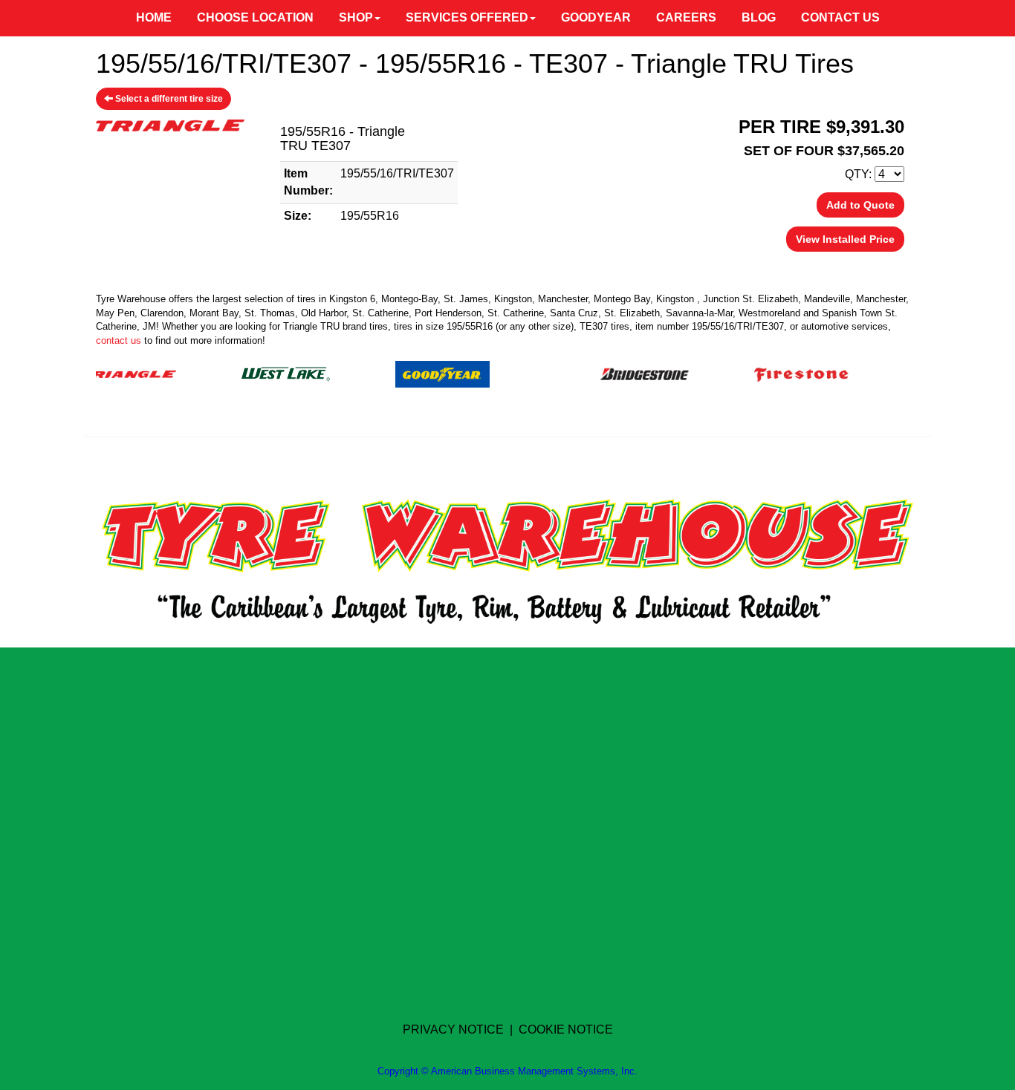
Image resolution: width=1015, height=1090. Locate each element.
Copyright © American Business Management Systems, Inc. (507, 1071)
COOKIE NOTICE (566, 1029)
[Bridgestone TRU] (625, 373)
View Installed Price (845, 239)
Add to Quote (860, 205)
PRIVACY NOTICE (453, 1029)
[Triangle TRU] (109, 373)
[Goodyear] (423, 373)
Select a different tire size (168, 99)
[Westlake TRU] (266, 373)
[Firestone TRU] (782, 373)
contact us (118, 340)
